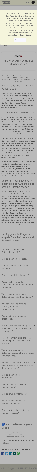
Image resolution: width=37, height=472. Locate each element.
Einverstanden (20, 40)
